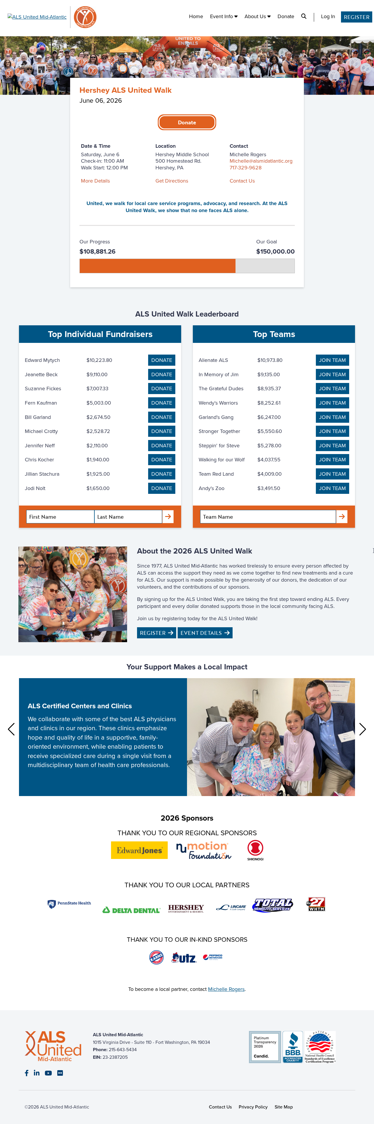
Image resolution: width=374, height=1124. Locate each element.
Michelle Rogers (226, 989)
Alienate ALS (213, 360)
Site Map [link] (284, 1107)
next (362, 729)
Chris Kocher (39, 459)
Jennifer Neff (40, 445)
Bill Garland (38, 417)
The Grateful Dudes (221, 388)
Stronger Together (219, 431)
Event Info (222, 16)
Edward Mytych (42, 360)
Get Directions (171, 180)
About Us (256, 16)
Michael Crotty (41, 431)
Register (356, 17)
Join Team (332, 360)
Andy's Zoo (211, 488)
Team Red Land (216, 473)
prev (11, 729)
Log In (328, 16)
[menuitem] (196, 17)
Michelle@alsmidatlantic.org (261, 160)
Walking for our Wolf (222, 459)
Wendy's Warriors (218, 402)
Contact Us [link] (220, 1107)
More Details (95, 180)
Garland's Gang (216, 417)
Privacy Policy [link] (253, 1107)
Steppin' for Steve (219, 445)
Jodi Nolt (35, 488)
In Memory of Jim (219, 374)
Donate (286, 16)
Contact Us (242, 180)
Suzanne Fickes (43, 388)
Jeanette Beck (41, 374)
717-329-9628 (246, 167)
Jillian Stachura (42, 473)
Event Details (201, 633)
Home (196, 16)
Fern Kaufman (41, 402)
